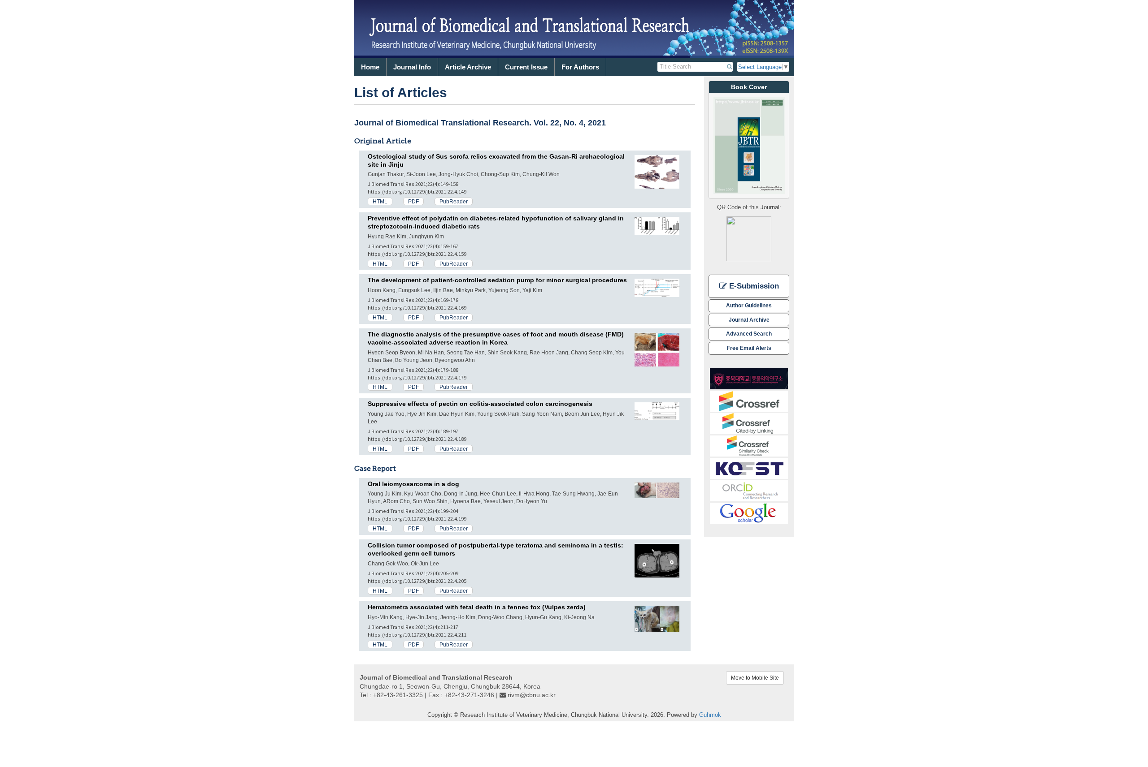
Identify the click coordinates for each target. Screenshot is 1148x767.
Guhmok (710, 714)
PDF (413, 201)
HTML (380, 201)
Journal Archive (749, 320)
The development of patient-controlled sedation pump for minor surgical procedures (497, 280)
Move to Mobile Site (755, 678)
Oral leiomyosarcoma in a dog (413, 483)
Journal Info (412, 67)
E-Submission (753, 286)
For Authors (580, 67)
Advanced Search (749, 333)
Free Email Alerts (749, 348)
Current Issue (526, 67)
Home (370, 67)
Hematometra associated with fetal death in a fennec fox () (477, 607)
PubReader (453, 201)
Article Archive (468, 67)
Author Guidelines (749, 305)
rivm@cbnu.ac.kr (532, 694)
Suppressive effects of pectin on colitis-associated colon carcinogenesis (480, 403)
